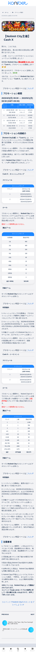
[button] (32, 399)
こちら (29, 88)
